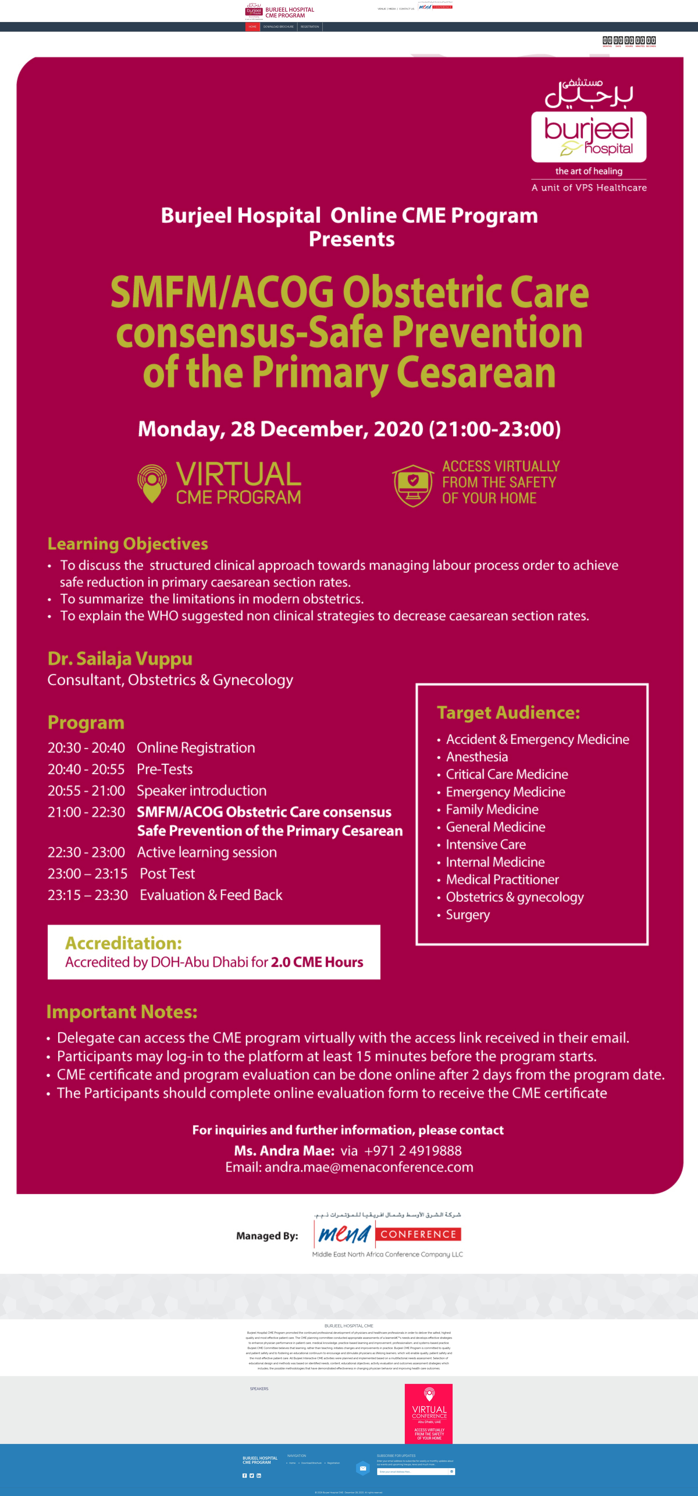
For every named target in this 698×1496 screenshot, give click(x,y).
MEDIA (392, 8)
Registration (310, 26)
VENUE (382, 8)
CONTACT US (406, 8)
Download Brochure (279, 26)
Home (252, 26)
